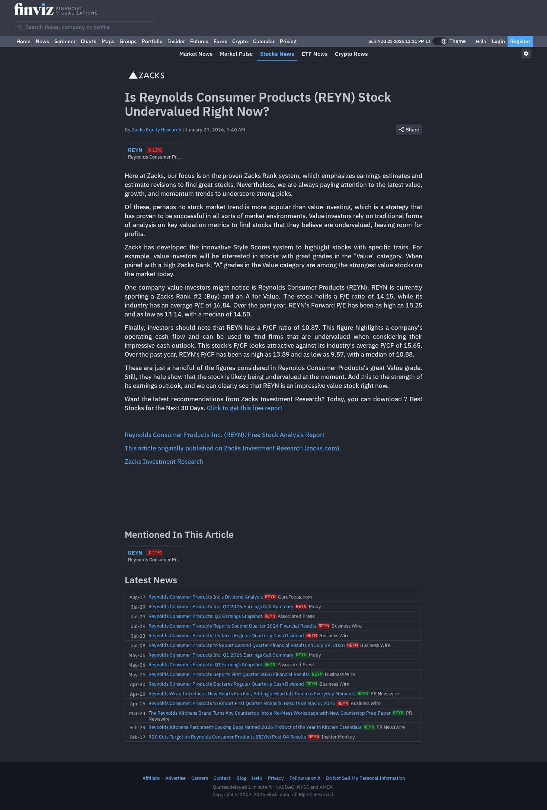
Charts (88, 41)
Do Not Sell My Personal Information (365, 778)
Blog (241, 778)
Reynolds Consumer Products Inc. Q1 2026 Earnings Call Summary (221, 655)
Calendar (264, 41)
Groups (128, 41)
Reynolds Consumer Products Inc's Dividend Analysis (205, 597)
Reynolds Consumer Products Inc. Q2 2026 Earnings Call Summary (221, 606)
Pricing (288, 41)
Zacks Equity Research (156, 130)
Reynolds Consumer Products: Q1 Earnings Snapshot (205, 664)
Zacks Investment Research (164, 461)
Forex (220, 41)
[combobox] (84, 27)
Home (23, 41)
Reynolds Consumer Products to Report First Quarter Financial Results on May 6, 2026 (241, 703)
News (42, 41)
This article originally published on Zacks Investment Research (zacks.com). (233, 448)
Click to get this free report (244, 408)
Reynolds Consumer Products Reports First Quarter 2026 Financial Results (229, 674)
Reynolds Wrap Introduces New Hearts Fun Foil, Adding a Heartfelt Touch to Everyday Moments (251, 693)
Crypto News (351, 53)
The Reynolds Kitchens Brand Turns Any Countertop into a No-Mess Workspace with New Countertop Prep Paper (269, 713)
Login (498, 41)
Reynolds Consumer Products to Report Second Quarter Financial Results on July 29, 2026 (246, 645)
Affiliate (151, 778)
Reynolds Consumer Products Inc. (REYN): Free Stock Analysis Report (224, 435)
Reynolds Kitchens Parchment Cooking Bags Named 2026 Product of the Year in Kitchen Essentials (254, 727)
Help (480, 41)
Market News (195, 53)
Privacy (276, 778)
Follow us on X (305, 778)
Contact (222, 778)
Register (520, 41)
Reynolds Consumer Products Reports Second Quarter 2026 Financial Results (232, 626)
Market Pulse (236, 53)
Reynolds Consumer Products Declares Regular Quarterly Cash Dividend (226, 635)
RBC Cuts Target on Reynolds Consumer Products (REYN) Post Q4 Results (227, 737)
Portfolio (152, 41)
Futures (199, 41)
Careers (199, 778)
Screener (65, 41)
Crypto (240, 41)
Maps (108, 41)
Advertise (175, 778)
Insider (176, 41)
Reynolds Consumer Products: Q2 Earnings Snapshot (205, 616)
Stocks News (277, 53)
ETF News (314, 53)
